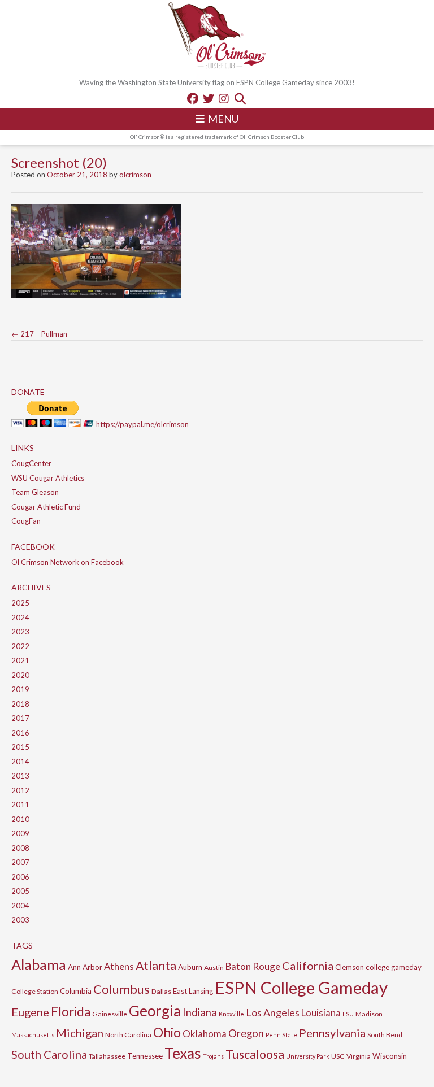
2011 (20, 804)
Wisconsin (389, 1055)
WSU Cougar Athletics (47, 477)
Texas (182, 1053)
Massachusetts (32, 1034)
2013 (20, 775)
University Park (307, 1056)
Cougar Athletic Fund (46, 506)
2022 (20, 646)
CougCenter (31, 463)
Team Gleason (35, 492)
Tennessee (145, 1055)
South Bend (384, 1035)
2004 (20, 905)
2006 (20, 876)
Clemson (349, 967)
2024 (20, 617)
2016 (20, 732)
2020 (20, 675)
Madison (369, 1014)
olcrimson (135, 174)
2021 (20, 660)
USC (338, 1056)
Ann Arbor (85, 967)
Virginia (358, 1056)
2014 (20, 761)
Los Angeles (273, 1012)
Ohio (167, 1032)
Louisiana (321, 1013)
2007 (20, 862)
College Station (34, 991)
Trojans (213, 1056)
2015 (20, 746)
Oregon (246, 1033)
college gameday (394, 967)
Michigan (79, 1033)
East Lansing (193, 990)
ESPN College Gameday (301, 987)
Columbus (121, 989)
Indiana (200, 1012)
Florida (70, 1011)
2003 (20, 919)
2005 (20, 890)
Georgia (155, 1011)
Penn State (281, 1034)
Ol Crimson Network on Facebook (67, 562)
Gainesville (109, 1014)
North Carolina (128, 1035)
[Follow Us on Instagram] (224, 98)
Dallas (161, 991)
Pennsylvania (332, 1033)
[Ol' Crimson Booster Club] (217, 36)
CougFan (26, 520)
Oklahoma (205, 1034)
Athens (119, 966)
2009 (20, 833)
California (307, 965)
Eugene (30, 1012)
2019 (20, 689)
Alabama (38, 964)
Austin (214, 967)
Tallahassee (107, 1056)
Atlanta (156, 965)
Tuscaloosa (254, 1054)
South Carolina (49, 1054)
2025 (20, 602)
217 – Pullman (39, 333)
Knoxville (231, 1014)
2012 (20, 790)
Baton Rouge (252, 966)
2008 (20, 848)
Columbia (76, 990)
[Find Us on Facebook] (192, 98)
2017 (20, 718)
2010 (20, 819)
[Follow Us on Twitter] (208, 98)
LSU (348, 1014)
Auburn (190, 967)
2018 (20, 703)
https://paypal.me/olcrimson (142, 424)
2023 (20, 631)
